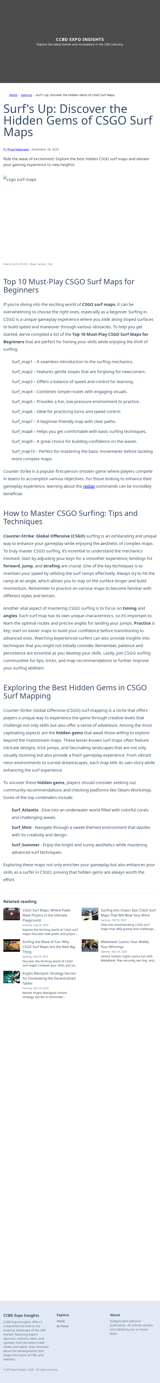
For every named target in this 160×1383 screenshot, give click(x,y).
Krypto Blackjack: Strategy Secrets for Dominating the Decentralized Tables (49, 978)
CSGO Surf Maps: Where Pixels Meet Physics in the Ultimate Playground (46, 915)
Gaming (26, 95)
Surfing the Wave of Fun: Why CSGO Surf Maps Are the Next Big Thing (48, 947)
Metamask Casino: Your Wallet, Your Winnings (125, 944)
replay (89, 486)
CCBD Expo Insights (80, 39)
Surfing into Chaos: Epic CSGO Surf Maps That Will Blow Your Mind (128, 913)
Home (13, 95)
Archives (63, 1326)
